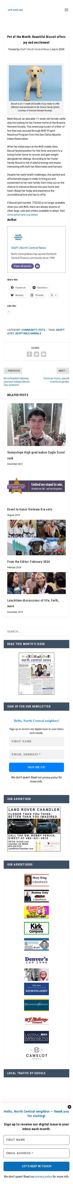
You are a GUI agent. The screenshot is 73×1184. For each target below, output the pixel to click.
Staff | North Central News (34, 49)
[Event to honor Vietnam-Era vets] (36, 486)
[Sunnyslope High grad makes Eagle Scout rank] (36, 424)
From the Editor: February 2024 (28, 562)
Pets (42, 329)
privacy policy (43, 1176)
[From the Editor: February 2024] (36, 537)
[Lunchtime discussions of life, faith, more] (36, 583)
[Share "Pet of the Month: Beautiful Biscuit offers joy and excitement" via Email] (43, 354)
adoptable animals (28, 333)
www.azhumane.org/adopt (22, 214)
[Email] (37, 266)
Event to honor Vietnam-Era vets (29, 509)
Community (29, 329)
